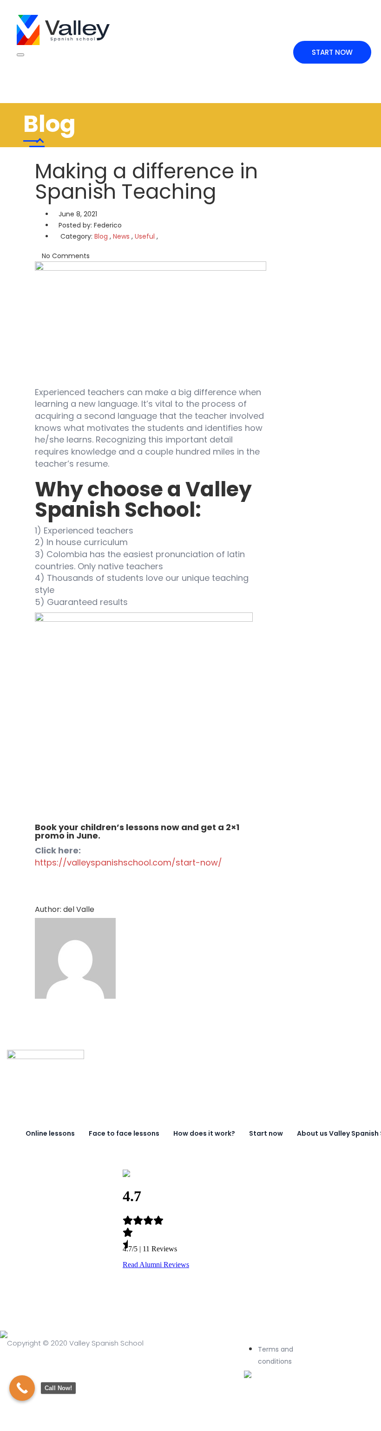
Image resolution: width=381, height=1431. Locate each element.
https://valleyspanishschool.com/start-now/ (128, 862)
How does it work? (204, 1133)
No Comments (65, 255)
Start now (266, 1133)
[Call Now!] (22, 1388)
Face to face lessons (124, 1133)
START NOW (332, 52)
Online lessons (50, 1133)
